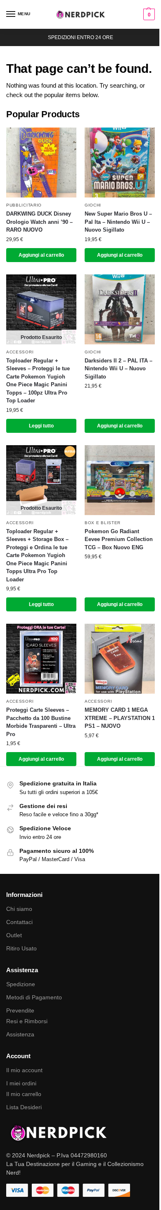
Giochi (93, 205)
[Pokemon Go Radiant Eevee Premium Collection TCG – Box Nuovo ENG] (120, 480)
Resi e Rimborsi (26, 1021)
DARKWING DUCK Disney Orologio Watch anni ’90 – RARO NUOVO (39, 222)
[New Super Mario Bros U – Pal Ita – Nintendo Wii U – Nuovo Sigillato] (120, 162)
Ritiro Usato (21, 948)
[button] (148, 14)
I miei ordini (21, 1083)
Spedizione (20, 984)
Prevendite (20, 1010)
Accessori (19, 352)
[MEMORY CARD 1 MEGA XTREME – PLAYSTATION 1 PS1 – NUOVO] (120, 659)
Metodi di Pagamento (34, 997)
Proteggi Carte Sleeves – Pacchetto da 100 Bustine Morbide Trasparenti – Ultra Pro (41, 722)
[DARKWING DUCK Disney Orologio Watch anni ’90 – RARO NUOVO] (41, 162)
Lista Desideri (24, 1107)
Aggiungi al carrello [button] (41, 255)
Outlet (14, 935)
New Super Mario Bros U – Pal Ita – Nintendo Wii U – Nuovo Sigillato (118, 222)
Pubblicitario (24, 205)
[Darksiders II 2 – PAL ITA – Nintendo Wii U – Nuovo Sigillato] (120, 309)
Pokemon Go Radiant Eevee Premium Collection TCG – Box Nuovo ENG (119, 539)
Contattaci (19, 922)
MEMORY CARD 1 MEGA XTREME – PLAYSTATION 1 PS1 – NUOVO (120, 718)
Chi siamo (19, 909)
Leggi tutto (41, 426)
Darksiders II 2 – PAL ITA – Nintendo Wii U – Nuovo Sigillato (118, 369)
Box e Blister (103, 522)
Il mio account (24, 1070)
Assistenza (20, 1034)
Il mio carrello (23, 1094)
